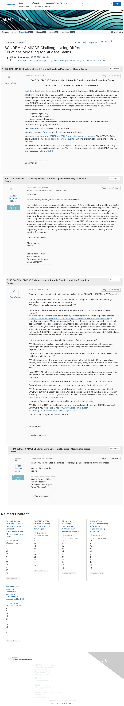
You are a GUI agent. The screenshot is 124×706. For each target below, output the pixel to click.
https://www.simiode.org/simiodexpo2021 (47, 397)
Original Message (39, 435)
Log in (117, 4)
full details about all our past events (57, 139)
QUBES (49, 151)
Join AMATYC (68, 665)
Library (40, 32)
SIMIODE (55, 145)
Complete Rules (36, 128)
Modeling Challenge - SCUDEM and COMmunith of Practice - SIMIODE (70, 526)
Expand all (80, 42)
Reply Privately (114, 76)
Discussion (25, 32)
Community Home (9, 32)
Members (68, 32)
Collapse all (92, 42)
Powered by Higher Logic (62, 703)
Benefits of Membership (72, 667)
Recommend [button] (114, 69)
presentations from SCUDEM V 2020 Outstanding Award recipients (62, 136)
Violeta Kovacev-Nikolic (13, 198)
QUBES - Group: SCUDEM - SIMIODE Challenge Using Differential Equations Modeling (69, 318)
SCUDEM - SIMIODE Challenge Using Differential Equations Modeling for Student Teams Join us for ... (64, 60)
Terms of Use (96, 672)
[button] (22, 3)
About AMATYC (97, 669)
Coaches (47, 132)
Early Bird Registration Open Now (40, 91)
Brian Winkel (11, 83)
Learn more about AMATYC (74, 670)
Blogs (53, 32)
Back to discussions (16, 42)
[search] (83, 3)
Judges (59, 132)
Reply (104, 76)
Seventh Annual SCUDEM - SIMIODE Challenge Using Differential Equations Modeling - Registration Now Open (15, 529)
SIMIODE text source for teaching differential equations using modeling (99, 526)
